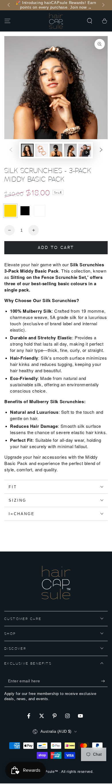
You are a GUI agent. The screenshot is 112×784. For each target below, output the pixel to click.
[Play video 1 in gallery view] (84, 150)
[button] (89, 21)
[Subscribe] (104, 681)
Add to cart (56, 248)
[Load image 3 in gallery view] (56, 150)
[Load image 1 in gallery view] (27, 150)
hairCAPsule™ (46, 772)
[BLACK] (25, 211)
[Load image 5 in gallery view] (70, 150)
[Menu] (7, 21)
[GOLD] (10, 211)
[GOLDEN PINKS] (40, 211)
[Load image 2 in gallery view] (41, 150)
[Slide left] (9, 5)
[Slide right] (103, 5)
